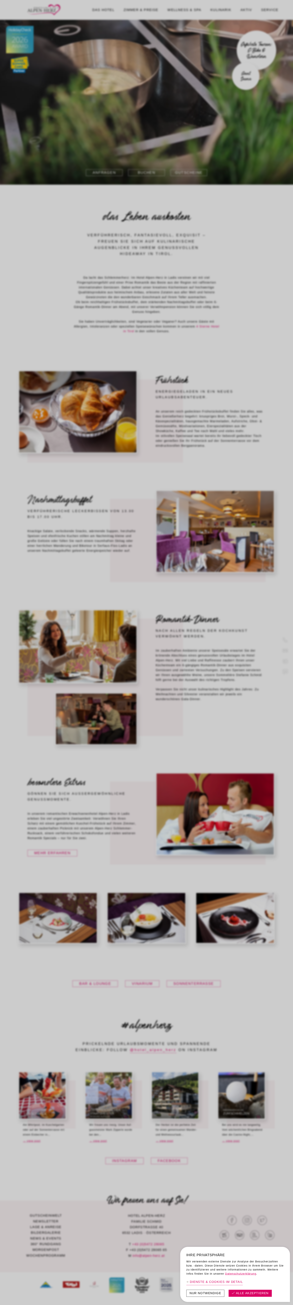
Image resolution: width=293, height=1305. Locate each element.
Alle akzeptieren (252, 1293)
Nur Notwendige (205, 1293)
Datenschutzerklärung (240, 1273)
